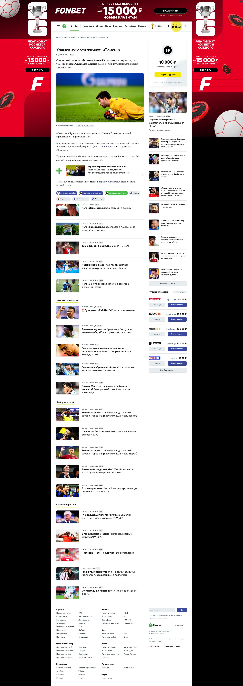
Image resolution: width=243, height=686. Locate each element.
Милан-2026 (129, 668)
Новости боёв (108, 633)
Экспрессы (83, 654)
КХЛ (126, 613)
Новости (142, 26)
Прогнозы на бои (63, 654)
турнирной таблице (109, 181)
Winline (81, 671)
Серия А (81, 633)
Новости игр (107, 678)
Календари (61, 620)
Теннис (105, 643)
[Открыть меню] (58, 26)
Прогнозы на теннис (64, 657)
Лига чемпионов (85, 616)
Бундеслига (83, 637)
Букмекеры (61, 664)
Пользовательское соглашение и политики (164, 646)
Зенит (81, 678)
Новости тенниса (109, 647)
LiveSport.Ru (63, 37)
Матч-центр (61, 616)
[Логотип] (64, 26)
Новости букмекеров (87, 668)
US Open (105, 657)
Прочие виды (108, 664)
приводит (106, 146)
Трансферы (130, 26)
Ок (182, 610)
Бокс (126, 637)
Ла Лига (81, 630)
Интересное (61, 633)
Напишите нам (179, 625)
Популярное (61, 630)
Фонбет (59, 671)
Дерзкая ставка (85, 657)
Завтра (81, 650)
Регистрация (177, 304)
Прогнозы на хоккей (64, 650)
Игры (104, 674)
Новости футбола (64, 613)
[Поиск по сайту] (187, 26)
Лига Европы (83, 620)
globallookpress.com (85, 126)
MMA (126, 633)
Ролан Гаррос (130, 654)
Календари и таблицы (93, 26)
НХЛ (126, 616)
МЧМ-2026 (128, 623)
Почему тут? (157, 305)
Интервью (60, 637)
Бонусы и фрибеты (64, 668)
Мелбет (81, 674)
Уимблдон (128, 650)
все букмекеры (180, 292)
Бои (103, 630)
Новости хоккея (108, 613)
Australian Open (130, 647)
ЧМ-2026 (159, 26)
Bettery (59, 678)
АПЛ (80, 627)
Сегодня (82, 647)
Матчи (108, 26)
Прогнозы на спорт (65, 643)
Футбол (74, 26)
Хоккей (105, 609)
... (182, 30)
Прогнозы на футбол (65, 627)
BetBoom (60, 674)
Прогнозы (118, 26)
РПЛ (80, 613)
